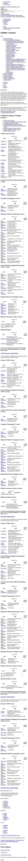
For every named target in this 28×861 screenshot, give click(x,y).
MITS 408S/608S (3, 224)
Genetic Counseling (10, 49)
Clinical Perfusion (10, 43)
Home (4, 26)
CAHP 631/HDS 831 (4, 176)
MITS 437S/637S (3, 241)
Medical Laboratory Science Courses (11, 129)
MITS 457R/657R (3, 190)
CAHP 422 (3, 160)
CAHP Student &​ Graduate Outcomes (15, 42)
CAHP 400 (3, 147)
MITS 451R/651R (3, 293)
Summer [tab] (5, 87)
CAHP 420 (3, 155)
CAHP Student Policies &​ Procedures (14, 41)
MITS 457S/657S (3, 256)
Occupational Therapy (11, 52)
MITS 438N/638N (3, 287)
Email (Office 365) (20, 16)
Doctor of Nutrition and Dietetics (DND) (15, 68)
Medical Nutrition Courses (9, 130)
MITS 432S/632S (3, 239)
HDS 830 (4, 383)
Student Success (7, 19)
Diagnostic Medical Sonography (13, 47)
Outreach (5, 805)
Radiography (9, 58)
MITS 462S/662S (3, 262)
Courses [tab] (5, 83)
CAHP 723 (3, 386)
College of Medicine (8, 74)
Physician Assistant (10, 55)
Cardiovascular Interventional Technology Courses (14, 121)
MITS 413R (3, 280)
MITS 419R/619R (3, 304)
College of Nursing (7, 76)
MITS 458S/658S (3, 259)
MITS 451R (3, 735)
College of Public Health (9, 78)
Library (5, 23)
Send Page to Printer (5, 850)
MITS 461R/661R (3, 210)
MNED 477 (3, 338)
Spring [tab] (4, 86)
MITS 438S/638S (3, 247)
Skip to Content (7, 1)
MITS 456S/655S (3, 775)
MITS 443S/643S (3, 244)
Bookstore (5, 21)
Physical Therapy (10, 54)
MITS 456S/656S (3, 253)
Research (5, 803)
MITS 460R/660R (3, 207)
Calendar (5, 817)
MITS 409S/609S (3, 227)
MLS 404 (3, 326)
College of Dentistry (8, 73)
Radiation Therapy (10, 56)
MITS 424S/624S (3, 236)
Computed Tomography (11, 45)
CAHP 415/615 (3, 150)
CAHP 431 (3, 173)
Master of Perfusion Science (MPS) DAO (15, 65)
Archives (5, 24)
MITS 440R (3, 290)
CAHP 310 (3, 141)
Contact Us (9, 795)
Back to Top (3, 844)
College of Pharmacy (8, 77)
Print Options (4, 89)
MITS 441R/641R (3, 313)
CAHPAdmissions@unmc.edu (8, 112)
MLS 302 (3, 324)
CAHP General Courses (8, 120)
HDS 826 (4, 377)
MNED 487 (3, 343)
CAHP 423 (3, 541)
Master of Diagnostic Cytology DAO (14, 64)
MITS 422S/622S (3, 233)
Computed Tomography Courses (10, 123)
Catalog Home (6, 4)
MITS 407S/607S (3, 221)
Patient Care (6, 806)
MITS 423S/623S (3, 284)
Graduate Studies (7, 79)
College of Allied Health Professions (11, 28)
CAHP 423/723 (3, 163)
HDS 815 (4, 715)
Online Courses (9, 72)
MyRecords (8, 16)
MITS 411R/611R (3, 277)
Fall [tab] (4, 84)
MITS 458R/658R (3, 194)
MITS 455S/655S (3, 250)
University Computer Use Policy (8, 840)
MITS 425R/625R (3, 310)
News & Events (7, 807)
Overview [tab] (5, 82)
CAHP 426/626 (3, 167)
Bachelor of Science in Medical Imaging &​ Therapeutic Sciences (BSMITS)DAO (16, 60)
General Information (8, 38)
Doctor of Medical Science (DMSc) (14, 67)
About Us (3, 16)
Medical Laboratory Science (12, 50)
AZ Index (5, 3)
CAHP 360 (3, 144)
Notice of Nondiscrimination (11, 841)
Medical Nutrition (10, 51)
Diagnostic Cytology (11, 46)
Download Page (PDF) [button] (6, 854)
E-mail (4, 816)
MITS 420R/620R (3, 307)
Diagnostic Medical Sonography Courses (12, 124)
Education (5, 802)
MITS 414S (3, 230)
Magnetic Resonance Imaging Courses (12, 128)
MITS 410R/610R (3, 275)
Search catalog (4, 11)
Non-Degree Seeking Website (8, 516)
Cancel (2, 859)
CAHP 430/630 (3, 170)
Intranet (5, 814)
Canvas (13, 16)
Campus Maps (6, 20)
